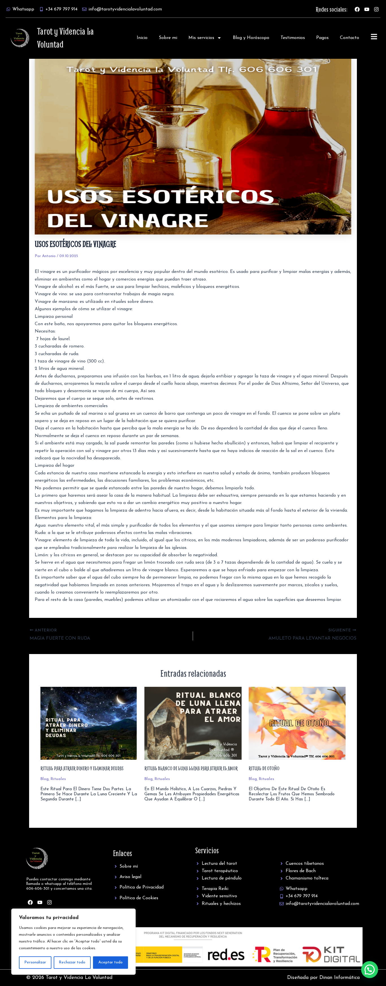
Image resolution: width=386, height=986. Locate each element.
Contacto (349, 38)
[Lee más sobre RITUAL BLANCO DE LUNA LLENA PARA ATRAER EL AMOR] (192, 723)
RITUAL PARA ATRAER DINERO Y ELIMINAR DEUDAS (81, 768)
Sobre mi (168, 38)
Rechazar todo (72, 962)
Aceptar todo (110, 962)
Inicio (142, 38)
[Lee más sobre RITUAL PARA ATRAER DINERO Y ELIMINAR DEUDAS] (88, 723)
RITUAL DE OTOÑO (264, 768)
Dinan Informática (339, 977)
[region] (73, 942)
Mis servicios (201, 38)
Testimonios (293, 38)
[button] (369, 969)
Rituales (58, 779)
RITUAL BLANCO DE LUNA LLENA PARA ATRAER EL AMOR (191, 768)
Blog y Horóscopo (251, 38)
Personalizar (35, 962)
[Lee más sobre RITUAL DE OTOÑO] (297, 723)
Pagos (322, 38)
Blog (44, 779)
